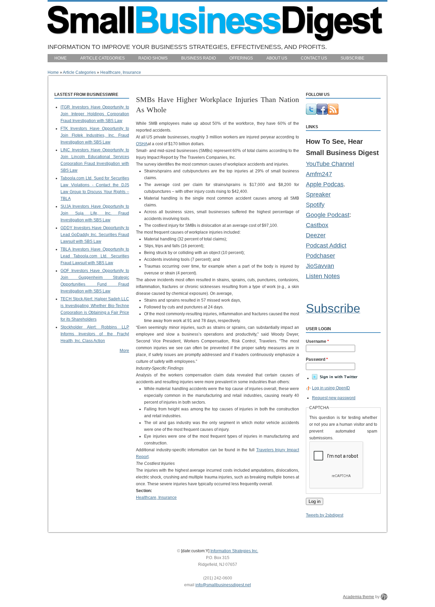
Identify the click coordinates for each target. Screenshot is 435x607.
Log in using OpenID (331, 388)
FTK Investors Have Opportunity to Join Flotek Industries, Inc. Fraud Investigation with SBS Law (94, 135)
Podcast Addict (326, 245)
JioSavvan (320, 266)
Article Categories (102, 58)
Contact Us (314, 58)
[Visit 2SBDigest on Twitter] (311, 113)
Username (317, 341)
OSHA (141, 143)
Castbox (317, 225)
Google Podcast (327, 215)
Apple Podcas (325, 184)
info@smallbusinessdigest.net (223, 585)
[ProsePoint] (384, 596)
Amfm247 (319, 174)
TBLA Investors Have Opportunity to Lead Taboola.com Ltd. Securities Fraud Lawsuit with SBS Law (94, 256)
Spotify (315, 204)
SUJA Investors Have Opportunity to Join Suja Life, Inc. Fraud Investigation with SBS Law (94, 213)
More (124, 350)
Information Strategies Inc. (234, 551)
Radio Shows (153, 58)
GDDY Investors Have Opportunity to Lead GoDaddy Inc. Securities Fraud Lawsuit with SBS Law (94, 234)
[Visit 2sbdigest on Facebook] (322, 113)
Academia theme (358, 596)
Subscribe (352, 58)
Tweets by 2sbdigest (324, 515)
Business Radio (198, 58)
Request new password (333, 397)
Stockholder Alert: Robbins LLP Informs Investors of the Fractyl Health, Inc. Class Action (94, 334)
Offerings (241, 58)
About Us (276, 58)
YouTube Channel (330, 164)
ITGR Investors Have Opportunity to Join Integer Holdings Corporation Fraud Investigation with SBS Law (94, 114)
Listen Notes (323, 276)
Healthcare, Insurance (120, 72)
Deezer (316, 235)
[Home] (215, 40)
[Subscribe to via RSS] (333, 113)
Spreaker (318, 194)
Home (60, 58)
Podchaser (320, 255)
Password (317, 359)
